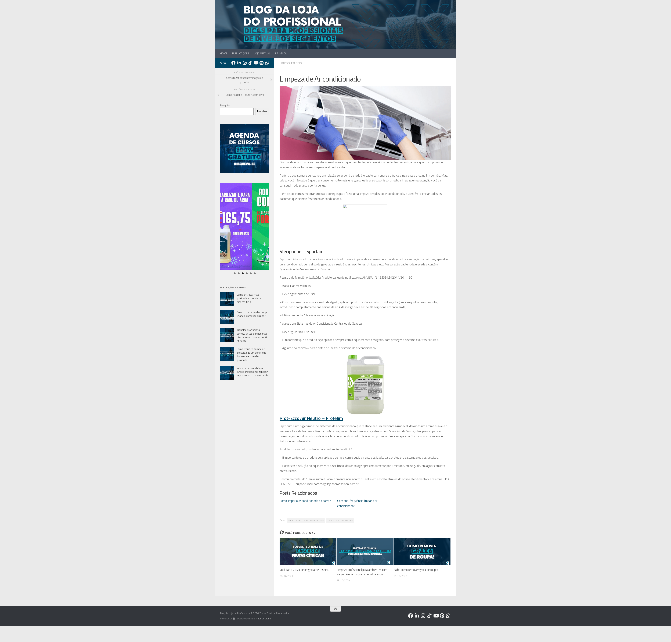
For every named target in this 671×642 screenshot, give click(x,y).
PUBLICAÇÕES (240, 53)
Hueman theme (264, 618)
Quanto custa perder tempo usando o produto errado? (252, 314)
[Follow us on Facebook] (233, 63)
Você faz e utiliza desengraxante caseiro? (305, 569)
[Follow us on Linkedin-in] (239, 63)
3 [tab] (243, 273)
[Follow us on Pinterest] (261, 63)
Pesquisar (225, 105)
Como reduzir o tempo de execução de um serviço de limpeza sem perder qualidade (251, 354)
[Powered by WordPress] (234, 619)
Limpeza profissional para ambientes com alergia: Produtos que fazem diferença (362, 572)
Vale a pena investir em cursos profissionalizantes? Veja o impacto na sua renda (252, 371)
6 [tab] (255, 273)
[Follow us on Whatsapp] (267, 63)
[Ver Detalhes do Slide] (244, 226)
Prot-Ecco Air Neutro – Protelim (311, 418)
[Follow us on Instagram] (245, 63)
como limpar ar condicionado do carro (306, 520)
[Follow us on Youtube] (256, 63)
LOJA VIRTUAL (262, 53)
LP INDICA (281, 53)
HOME (223, 53)
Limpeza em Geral (292, 63)
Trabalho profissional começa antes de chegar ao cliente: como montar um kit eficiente (252, 335)
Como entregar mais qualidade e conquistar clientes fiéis (249, 298)
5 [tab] (251, 273)
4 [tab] (247, 273)
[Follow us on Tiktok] (250, 63)
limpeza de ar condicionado (340, 520)
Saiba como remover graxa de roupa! (416, 569)
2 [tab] (239, 273)
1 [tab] (235, 273)
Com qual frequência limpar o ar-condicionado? (358, 503)
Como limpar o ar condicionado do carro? (305, 500)
